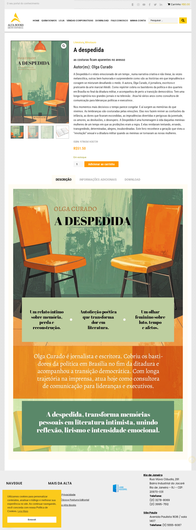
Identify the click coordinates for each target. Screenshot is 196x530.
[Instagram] (138, 4)
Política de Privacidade (61, 494)
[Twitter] (155, 4)
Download (102, 20)
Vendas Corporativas (80, 20)
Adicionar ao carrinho (101, 164)
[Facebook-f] (149, 4)
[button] (63, 46)
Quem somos (49, 20)
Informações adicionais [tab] (98, 179)
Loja (61, 20)
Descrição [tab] (64, 179)
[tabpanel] (98, 322)
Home (36, 20)
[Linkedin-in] (161, 4)
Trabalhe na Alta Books (62, 505)
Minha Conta (138, 20)
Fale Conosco (119, 20)
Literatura (79, 42)
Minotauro (90, 42)
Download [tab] (132, 179)
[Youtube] (144, 4)
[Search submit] (183, 20)
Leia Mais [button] (23, 511)
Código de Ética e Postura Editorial (68, 500)
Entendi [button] (32, 519)
